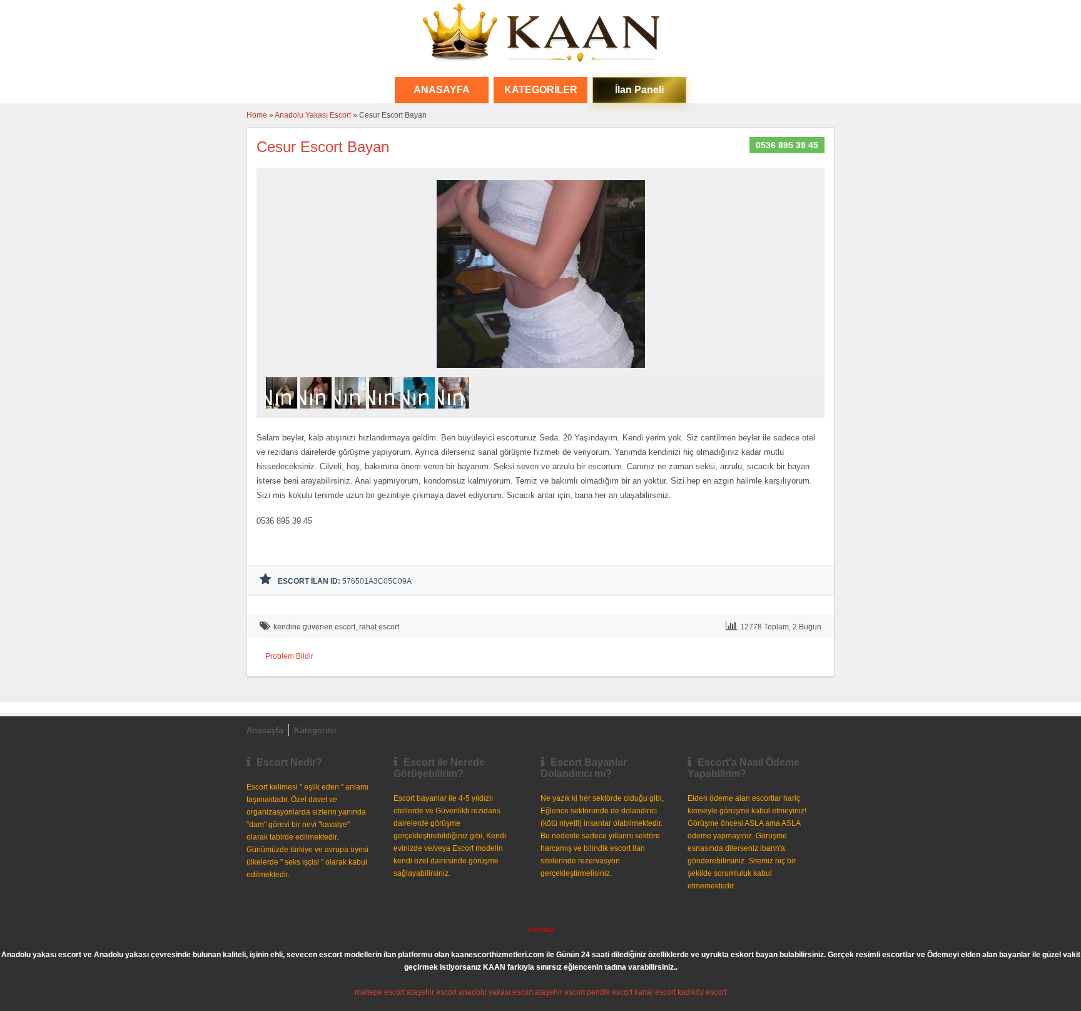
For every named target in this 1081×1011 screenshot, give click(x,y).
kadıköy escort (702, 992)
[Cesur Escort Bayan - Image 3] (352, 412)
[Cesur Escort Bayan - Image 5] (420, 412)
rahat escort (379, 626)
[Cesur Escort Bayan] (540, 371)
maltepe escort (380, 992)
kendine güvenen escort (314, 626)
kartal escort (655, 992)
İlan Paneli (639, 89)
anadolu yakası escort (496, 992)
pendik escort (609, 992)
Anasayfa (264, 730)
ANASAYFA (442, 89)
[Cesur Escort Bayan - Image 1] (283, 412)
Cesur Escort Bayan (322, 146)
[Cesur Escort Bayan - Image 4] (386, 412)
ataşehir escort (432, 992)
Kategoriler (540, 89)
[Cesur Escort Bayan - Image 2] (317, 412)
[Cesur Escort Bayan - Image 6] (455, 412)
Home (256, 115)
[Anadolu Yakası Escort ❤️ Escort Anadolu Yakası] (540, 34)
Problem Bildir (289, 656)
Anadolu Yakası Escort (313, 115)
